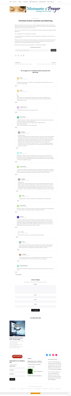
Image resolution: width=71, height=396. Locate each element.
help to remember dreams (13, 343)
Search (53, 50)
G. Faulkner (23, 132)
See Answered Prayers (52, 359)
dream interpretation (21, 340)
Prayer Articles (51, 388)
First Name (12, 369)
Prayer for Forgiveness (38, 371)
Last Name (12, 373)
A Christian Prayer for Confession (34, 364)
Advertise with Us (13, 388)
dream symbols (12, 342)
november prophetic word (14, 346)
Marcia (21, 77)
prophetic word (20, 346)
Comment (36, 284)
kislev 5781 (11, 345)
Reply (16, 85)
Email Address (13, 366)
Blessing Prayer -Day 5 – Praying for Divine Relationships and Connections (35, 362)
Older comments (19, 274)
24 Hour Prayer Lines (29, 388)
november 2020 (16, 345)
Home (11, 1)
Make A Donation (50, 1)
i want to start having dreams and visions (16, 344)
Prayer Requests (45, 388)
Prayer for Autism (31, 366)
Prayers (19, 1)
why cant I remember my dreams (14, 347)
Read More (59, 369)
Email (35, 299)
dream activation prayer (13, 340)
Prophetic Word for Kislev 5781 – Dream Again (16, 338)
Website (35, 304)
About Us (14, 1)
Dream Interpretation (33, 1)
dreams (16, 342)
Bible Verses (25, 1)
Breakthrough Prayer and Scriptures (35, 375)
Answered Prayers (42, 1)
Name (35, 294)
